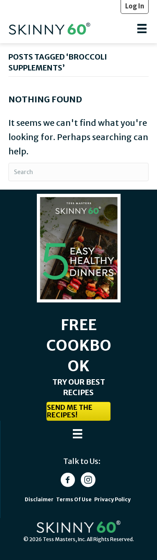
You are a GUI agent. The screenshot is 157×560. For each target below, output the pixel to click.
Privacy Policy (112, 499)
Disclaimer (39, 499)
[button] (78, 411)
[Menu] (142, 28)
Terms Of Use (74, 499)
